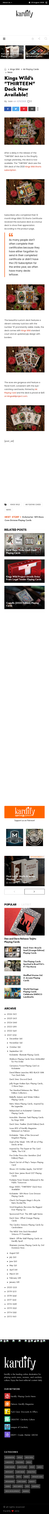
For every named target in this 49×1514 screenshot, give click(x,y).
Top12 (19, 1477)
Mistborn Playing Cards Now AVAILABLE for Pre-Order (27, 1060)
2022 (10, 1030)
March (13, 1273)
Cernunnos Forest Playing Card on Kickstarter (24, 1067)
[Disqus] (24, 650)
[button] (6, 2)
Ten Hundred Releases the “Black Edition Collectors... (24, 1091)
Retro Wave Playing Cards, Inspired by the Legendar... (27, 1105)
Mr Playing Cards (31, 69)
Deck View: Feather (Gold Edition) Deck (27, 1124)
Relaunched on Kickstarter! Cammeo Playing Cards (25, 1112)
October (14, 1047)
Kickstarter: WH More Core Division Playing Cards (24, 518)
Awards (26, 1491)
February (14, 1277)
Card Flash (22, 1467)
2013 (10, 1316)
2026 (10, 1014)
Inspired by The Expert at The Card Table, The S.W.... (25, 1150)
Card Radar (9, 1467)
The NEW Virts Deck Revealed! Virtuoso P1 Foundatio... (23, 1233)
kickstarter (9, 1457)
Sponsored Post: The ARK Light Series (26, 1213)
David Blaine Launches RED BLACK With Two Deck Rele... (27, 1074)
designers (9, 1477)
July (11, 1257)
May (12, 1265)
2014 (10, 1312)
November (14, 1042)
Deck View (29, 1457)
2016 (10, 1304)
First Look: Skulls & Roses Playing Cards (11, 55)
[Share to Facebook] (7, 109)
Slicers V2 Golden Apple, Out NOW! (26, 1169)
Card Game (21, 1481)
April (12, 1269)
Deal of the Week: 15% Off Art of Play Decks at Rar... (26, 1143)
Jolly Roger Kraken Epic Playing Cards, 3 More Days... (26, 1085)
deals (29, 1462)
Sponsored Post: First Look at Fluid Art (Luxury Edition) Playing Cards (37, 56)
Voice (32, 1467)
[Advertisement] (29, 26)
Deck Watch (17, 1486)
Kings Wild (14, 69)
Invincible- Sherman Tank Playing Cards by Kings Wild (27, 1119)
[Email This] (31, 109)
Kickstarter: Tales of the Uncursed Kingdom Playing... (24, 1136)
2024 (10, 1022)
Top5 (27, 1486)
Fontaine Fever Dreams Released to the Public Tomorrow (27, 1181)
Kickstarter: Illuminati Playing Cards (24, 1054)
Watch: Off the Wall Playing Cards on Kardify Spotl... (26, 1240)
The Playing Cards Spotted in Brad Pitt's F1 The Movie (33, 964)
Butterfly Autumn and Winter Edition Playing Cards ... (24, 1098)
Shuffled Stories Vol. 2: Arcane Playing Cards (33, 978)
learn (7, 1486)
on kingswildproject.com (15, 396)
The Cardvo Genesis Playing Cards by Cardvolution (26, 1226)
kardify (32, 1481)
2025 (10, 1018)
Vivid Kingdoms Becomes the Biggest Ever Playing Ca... (26, 1208)
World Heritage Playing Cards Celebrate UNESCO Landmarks (32, 993)
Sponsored (9, 1481)
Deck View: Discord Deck (21, 1079)
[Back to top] (42, 1507)
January (13, 1282)
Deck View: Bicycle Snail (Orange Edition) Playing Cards (33, 950)
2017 (9, 1299)
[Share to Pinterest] (23, 109)
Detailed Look (37, 1477)
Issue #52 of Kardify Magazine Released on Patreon (23, 1129)
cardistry (9, 1462)
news (9, 72)
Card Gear (20, 1472)
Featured (19, 1462)
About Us (6, 2)
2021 (10, 1035)
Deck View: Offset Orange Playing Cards (24, 1219)
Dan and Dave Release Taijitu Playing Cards (20, 940)
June (12, 1261)
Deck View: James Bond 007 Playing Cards (26, 1174)
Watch (39, 1467)
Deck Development (12, 1491)
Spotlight (9, 1472)
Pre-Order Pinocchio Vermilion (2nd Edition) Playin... (25, 1157)
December (14, 1038)
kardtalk (35, 1486)
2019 (10, 1291)
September (15, 1051)
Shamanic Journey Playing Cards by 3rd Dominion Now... (27, 1246)
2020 (10, 1287)
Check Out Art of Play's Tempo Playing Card (26, 1163)
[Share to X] (15, 109)
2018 (9, 1295)
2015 (10, 1308)
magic (26, 1477)
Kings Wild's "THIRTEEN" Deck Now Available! (26, 1188)
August (13, 1253)
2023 (10, 1026)
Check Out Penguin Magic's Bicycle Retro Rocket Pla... (25, 1201)
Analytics (31, 1472)
